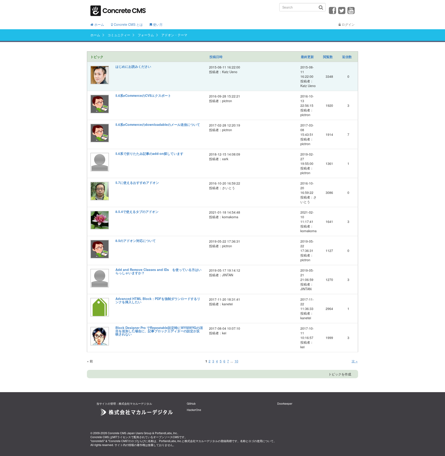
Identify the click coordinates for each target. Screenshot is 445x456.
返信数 (347, 56)
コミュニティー (119, 35)
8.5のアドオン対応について (135, 240)
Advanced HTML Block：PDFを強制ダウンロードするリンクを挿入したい (157, 300)
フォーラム (146, 35)
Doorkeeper (284, 403)
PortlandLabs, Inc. (166, 433)
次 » (355, 361)
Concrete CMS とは (128, 24)
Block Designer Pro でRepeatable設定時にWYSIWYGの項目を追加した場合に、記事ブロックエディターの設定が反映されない (159, 331)
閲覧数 (328, 56)
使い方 (157, 24)
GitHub (191, 403)
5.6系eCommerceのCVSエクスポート (143, 95)
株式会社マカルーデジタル (201, 441)
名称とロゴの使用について (256, 441)
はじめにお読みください (133, 66)
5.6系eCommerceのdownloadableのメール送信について (157, 124)
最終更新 (307, 56)
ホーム (98, 24)
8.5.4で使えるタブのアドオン (137, 211)
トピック (96, 56)
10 (236, 361)
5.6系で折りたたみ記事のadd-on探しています (149, 153)
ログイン (348, 24)
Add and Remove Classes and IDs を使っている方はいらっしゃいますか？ (158, 271)
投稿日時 (216, 56)
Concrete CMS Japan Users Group (130, 433)
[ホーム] (118, 9)
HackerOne (194, 410)
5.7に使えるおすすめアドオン (137, 182)
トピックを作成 (339, 374)
